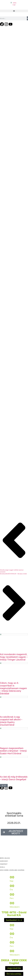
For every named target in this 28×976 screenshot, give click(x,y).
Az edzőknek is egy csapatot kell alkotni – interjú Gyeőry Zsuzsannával (11, 721)
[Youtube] (10, 24)
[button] (14, 11)
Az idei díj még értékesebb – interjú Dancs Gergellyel (13, 778)
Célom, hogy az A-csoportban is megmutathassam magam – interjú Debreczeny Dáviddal (13, 688)
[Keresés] (27, 18)
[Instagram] (6, 24)
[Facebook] (2, 24)
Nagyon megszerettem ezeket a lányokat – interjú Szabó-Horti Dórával (13, 751)
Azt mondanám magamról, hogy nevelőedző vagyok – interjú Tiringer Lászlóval (13, 657)
